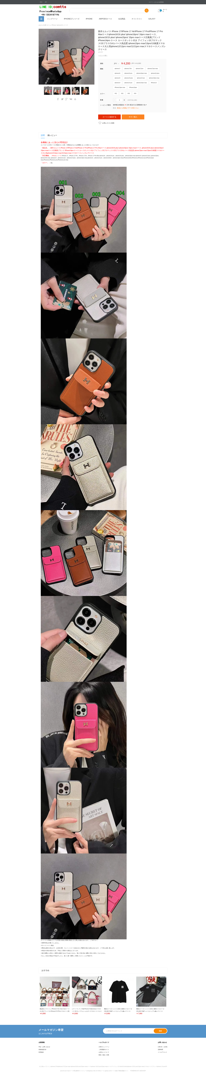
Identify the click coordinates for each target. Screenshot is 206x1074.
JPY (115, 63)
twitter (62, 99)
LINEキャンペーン (104, 1047)
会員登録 (161, 2)
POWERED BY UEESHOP (138, 1071)
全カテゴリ (41, 19)
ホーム (49, 25)
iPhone (89, 19)
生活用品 (121, 19)
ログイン (151, 2)
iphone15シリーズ (62, 25)
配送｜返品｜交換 (104, 1055)
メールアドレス (162, 1052)
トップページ (52, 19)
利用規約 (41, 1052)
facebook (58, 99)
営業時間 (160, 1049)
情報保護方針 (42, 1049)
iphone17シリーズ (71, 19)
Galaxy (151, 19)
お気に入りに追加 (108, 123)
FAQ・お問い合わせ (44, 1047)
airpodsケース (105, 19)
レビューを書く (103, 55)
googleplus (66, 99)
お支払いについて (104, 1052)
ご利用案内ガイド (104, 1049)
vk (71, 99)
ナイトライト (137, 19)
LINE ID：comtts (162, 1047)
